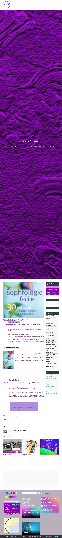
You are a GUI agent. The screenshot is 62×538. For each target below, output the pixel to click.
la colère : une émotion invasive (9, 456)
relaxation (18, 320)
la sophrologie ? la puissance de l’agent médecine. (29, 450)
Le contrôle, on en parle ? (46, 502)
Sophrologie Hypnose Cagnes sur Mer (36, 146)
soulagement (49, 357)
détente (18, 146)
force (15, 320)
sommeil (49, 352)
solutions (54, 350)
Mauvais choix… (6, 426)
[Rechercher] (39, 493)
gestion (53, 317)
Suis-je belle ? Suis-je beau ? (46, 509)
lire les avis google (11, 497)
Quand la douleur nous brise (46, 510)
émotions (23, 146)
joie (55, 325)
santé (53, 346)
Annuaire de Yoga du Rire (50, 376)
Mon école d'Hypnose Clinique (51, 389)
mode (52, 328)
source (48, 359)
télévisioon (48, 364)
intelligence (49, 325)
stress (49, 361)
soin (26, 146)
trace (55, 363)
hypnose (49, 322)
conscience (9, 320)
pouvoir (48, 337)
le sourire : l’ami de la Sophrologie (52, 426)
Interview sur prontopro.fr (50, 386)
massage (48, 328)
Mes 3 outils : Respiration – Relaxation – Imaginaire (48, 499)
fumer (47, 317)
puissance (53, 337)
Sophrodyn (49, 308)
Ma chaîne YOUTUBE (25, 503)
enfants (48, 315)
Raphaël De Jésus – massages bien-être (51, 394)
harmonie (48, 320)
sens (48, 348)
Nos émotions (43, 507)
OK (57, 536)
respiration (21, 320)
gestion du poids (49, 318)
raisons (47, 338)
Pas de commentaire (51, 146)
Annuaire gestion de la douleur (51, 378)
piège (47, 335)
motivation (48, 329)
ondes (53, 332)
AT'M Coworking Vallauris (50, 380)
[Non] (60, 536)
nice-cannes (48, 332)
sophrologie (51, 355)
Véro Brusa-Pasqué (21, 430)
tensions (49, 363)
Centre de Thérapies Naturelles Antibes (51, 384)
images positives (50, 323)
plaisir (52, 335)
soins (48, 350)
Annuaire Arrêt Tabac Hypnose (51, 374)
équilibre (49, 366)
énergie (12, 320)
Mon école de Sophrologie (50, 391)
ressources (51, 344)
